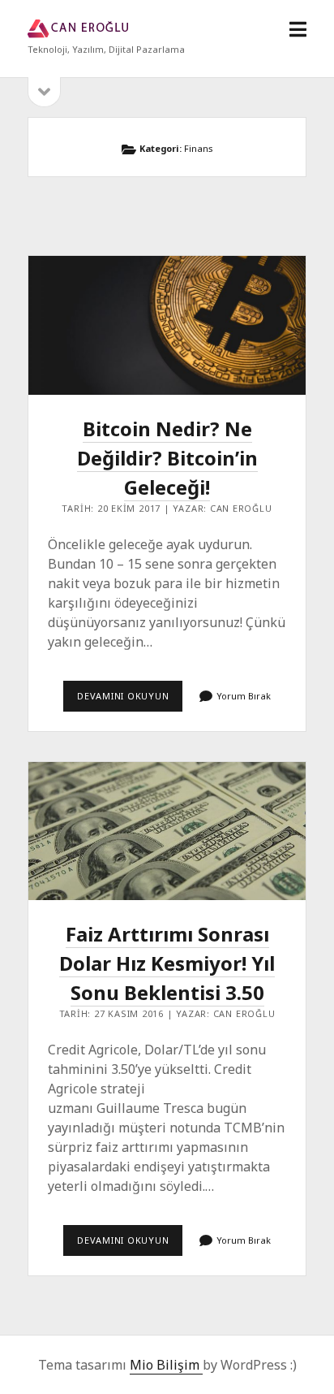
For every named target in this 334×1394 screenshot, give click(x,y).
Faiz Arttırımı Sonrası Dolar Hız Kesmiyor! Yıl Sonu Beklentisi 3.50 (166, 831)
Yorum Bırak (243, 696)
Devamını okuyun (129, 700)
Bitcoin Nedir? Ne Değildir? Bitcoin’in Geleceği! (166, 325)
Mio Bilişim (166, 1365)
